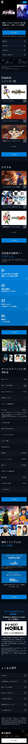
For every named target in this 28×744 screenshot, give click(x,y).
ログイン (24, 2)
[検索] (21, 2)
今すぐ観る (14, 32)
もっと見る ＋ (14, 146)
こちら (24, 36)
